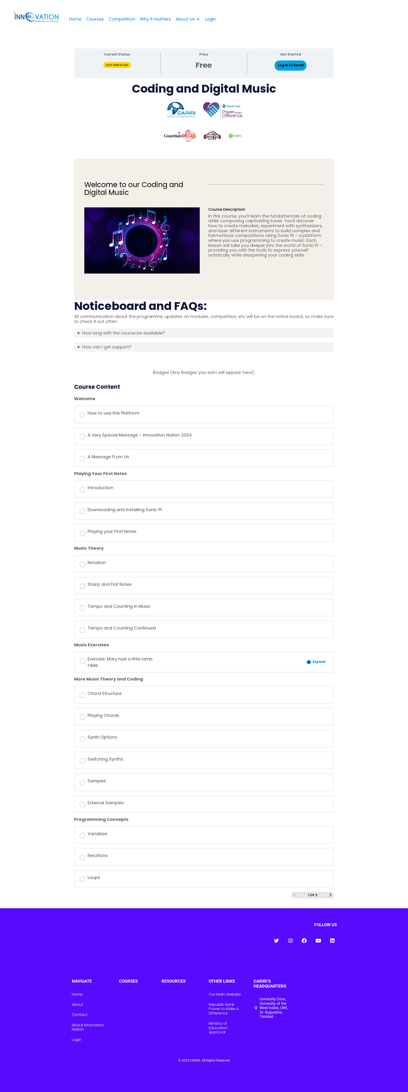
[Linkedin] (332, 940)
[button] (188, 19)
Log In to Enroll (290, 65)
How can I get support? (106, 347)
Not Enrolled (117, 65)
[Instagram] (290, 940)
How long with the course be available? (123, 333)
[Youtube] (318, 940)
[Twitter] (276, 940)
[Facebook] (304, 940)
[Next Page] (330, 895)
